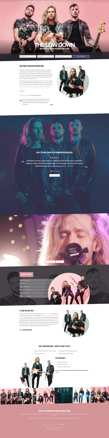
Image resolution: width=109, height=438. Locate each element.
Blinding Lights (25, 280)
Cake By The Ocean (26, 289)
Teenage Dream (25, 293)
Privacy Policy (51, 424)
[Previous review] (49, 171)
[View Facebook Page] (82, 2)
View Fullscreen (50, 261)
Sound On (60, 261)
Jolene (23, 283)
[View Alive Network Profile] (88, 2)
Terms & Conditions (61, 424)
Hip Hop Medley (25, 286)
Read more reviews (55, 175)
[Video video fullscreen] (54, 240)
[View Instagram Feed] (85, 2)
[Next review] (59, 171)
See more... (21, 91)
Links (45, 424)
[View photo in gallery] (9, 396)
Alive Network (48, 313)
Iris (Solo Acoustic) (26, 296)
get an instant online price (68, 418)
